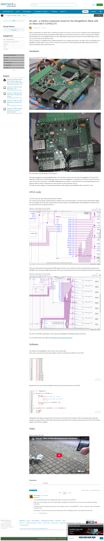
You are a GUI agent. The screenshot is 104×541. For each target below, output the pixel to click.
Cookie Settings (24, 525)
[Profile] (100, 12)
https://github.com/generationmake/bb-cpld (61, 337)
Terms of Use (46, 523)
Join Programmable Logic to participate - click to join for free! (52, 538)
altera (7, 67)
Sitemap (78, 523)
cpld (7, 57)
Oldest (60, 492)
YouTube (96, 522)
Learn (28, 520)
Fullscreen (97, 379)
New (99, 15)
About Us (22, 523)
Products (58, 520)
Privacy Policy (54, 523)
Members (22, 520)
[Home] (8, 5)
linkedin (93, 522)
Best (65, 492)
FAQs (39, 523)
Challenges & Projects (47, 520)
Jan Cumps (37, 495)
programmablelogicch (11, 55)
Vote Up (34, 513)
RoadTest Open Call (74, 526)
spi (6, 60)
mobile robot (9, 62)
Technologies (35, 520)
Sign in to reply (33, 490)
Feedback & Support (31, 523)
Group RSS (13, 30)
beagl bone (8, 65)
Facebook (90, 522)
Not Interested (71, 538)
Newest (69, 492)
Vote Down (36, 513)
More (4, 14)
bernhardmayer (10, 39)
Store (64, 520)
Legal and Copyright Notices (67, 523)
